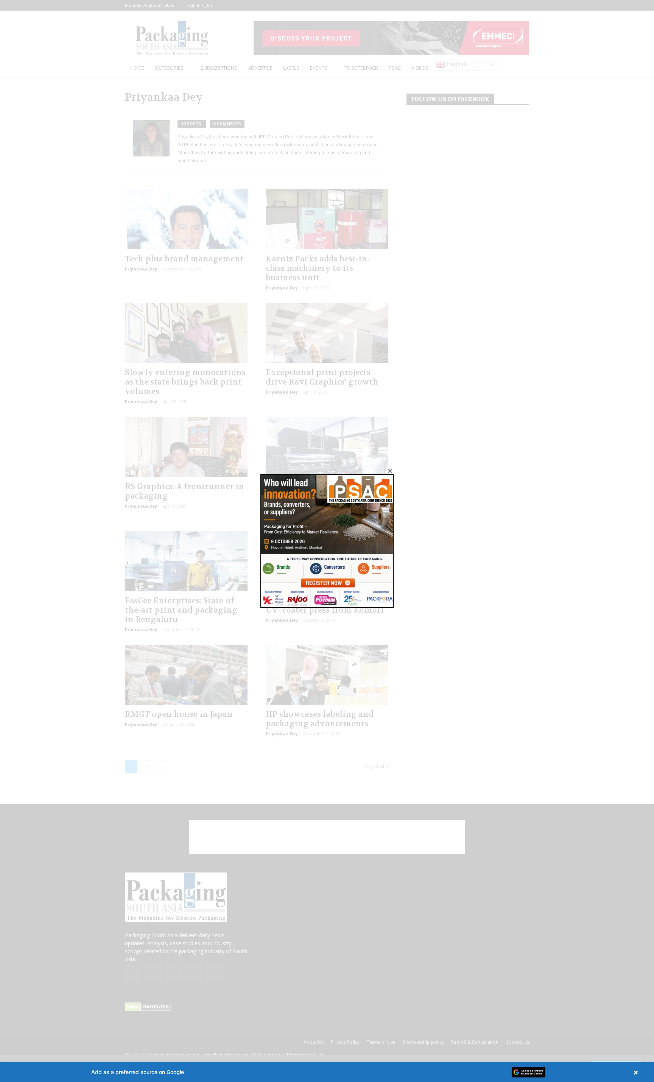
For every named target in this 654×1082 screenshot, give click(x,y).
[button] (327, 1072)
